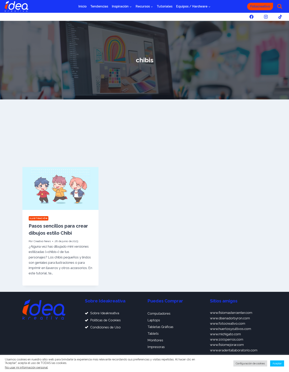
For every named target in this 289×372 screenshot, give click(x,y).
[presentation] (60, 188)
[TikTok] (280, 17)
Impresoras (156, 347)
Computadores (158, 313)
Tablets (153, 333)
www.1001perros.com (226, 339)
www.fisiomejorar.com (227, 345)
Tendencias (99, 6)
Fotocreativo (260, 6)
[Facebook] (251, 17)
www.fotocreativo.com (227, 323)
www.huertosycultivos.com (230, 329)
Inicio (82, 6)
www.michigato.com (225, 334)
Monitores (155, 340)
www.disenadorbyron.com (230, 318)
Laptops (153, 320)
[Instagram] (266, 17)
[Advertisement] (144, 133)
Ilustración (38, 218)
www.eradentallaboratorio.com (233, 350)
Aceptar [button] (277, 363)
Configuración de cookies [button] (250, 363)
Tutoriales (164, 6)
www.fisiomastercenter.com (231, 313)
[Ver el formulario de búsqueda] (279, 6)
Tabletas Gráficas (160, 327)
